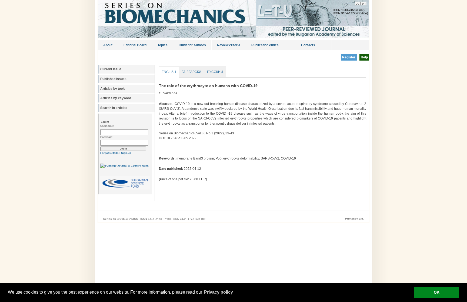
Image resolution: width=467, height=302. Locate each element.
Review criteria (228, 45)
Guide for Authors (192, 45)
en (364, 3)
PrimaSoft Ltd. (354, 218)
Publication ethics (265, 45)
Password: (106, 136)
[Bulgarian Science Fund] (125, 188)
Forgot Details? (110, 152)
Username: (107, 125)
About (107, 45)
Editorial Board (135, 45)
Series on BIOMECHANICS (120, 218)
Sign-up (126, 152)
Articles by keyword (115, 98)
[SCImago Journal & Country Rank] (124, 165)
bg (357, 3)
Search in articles (113, 107)
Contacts (308, 45)
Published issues (113, 79)
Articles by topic (112, 88)
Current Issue (110, 69)
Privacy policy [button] (218, 292)
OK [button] (436, 292)
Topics (163, 45)
